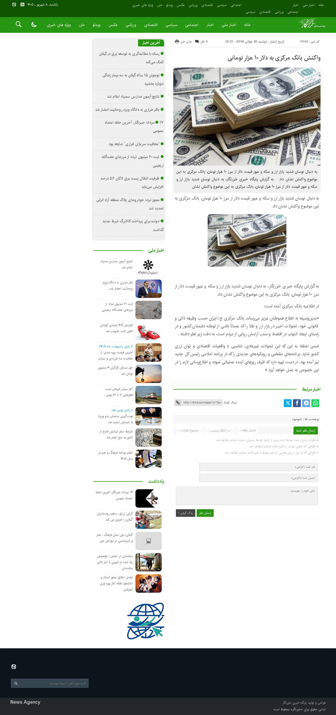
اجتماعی (293, 12)
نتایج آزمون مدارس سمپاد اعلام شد (133, 96)
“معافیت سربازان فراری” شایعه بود (134, 144)
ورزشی (279, 12)
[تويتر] (288, 403)
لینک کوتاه (230, 402)
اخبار (295, 5)
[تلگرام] (306, 403)
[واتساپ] (315, 403)
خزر (159, 5)
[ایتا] (14, 4)
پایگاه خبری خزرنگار (294, 702)
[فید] (22, 4)
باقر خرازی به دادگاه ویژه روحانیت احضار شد (127, 110)
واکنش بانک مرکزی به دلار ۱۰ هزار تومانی (274, 58)
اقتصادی (265, 12)
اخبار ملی (308, 5)
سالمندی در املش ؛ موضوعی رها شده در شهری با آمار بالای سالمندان (115, 562)
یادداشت (156, 481)
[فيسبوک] (297, 403)
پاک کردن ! (185, 513)
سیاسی (250, 12)
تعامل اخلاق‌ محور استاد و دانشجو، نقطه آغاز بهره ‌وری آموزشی (116, 583)
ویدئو (169, 5)
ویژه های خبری (142, 5)
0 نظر (204, 41)
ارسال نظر (205, 513)
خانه (321, 5)
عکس (181, 5)
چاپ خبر (186, 41)
